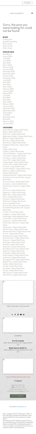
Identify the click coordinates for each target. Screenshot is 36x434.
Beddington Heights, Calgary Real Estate (17, 136)
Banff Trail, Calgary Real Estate (14, 134)
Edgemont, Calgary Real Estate (14, 192)
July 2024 (6, 95)
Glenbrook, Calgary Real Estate (14, 201)
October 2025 (8, 76)
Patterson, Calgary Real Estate (14, 240)
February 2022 (8, 121)
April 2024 (7, 100)
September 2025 (9, 78)
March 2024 (7, 102)
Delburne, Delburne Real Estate (14, 171)
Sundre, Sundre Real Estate (13, 266)
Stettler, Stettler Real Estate (12, 264)
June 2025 (7, 80)
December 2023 (9, 108)
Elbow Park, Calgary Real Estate (14, 195)
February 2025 (8, 89)
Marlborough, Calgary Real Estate (15, 229)
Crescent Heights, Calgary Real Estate (16, 169)
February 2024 (8, 104)
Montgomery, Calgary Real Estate (15, 236)
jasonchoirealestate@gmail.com (18, 391)
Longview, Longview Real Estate (14, 221)
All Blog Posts (7, 39)
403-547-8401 (20, 387)
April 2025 (7, 84)
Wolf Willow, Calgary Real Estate (15, 275)
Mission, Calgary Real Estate (13, 234)
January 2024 (8, 106)
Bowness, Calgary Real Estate (13, 140)
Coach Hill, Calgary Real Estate (14, 160)
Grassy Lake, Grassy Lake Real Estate (16, 205)
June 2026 (7, 61)
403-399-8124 (19, 385)
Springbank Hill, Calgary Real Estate (16, 259)
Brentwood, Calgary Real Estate (14, 143)
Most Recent (7, 54)
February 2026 (8, 67)
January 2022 (8, 123)
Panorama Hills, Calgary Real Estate (16, 238)
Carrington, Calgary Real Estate (14, 156)
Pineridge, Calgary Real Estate (14, 242)
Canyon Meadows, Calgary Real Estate (17, 153)
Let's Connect (18, 396)
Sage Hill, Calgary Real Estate (14, 251)
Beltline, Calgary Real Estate (13, 138)
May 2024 (6, 97)
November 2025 (9, 74)
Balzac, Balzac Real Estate (12, 132)
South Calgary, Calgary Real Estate (15, 255)
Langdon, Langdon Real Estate (14, 214)
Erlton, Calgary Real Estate (12, 197)
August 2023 (7, 113)
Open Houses (8, 46)
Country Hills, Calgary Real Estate (15, 164)
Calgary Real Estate (10, 149)
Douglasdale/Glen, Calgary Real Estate (17, 175)
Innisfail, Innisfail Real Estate (13, 212)
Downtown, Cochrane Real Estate (15, 184)
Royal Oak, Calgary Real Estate (14, 247)
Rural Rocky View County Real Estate (16, 249)
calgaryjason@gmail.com (18, 389)
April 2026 (7, 63)
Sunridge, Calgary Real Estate (14, 268)
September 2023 (9, 110)
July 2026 (6, 58)
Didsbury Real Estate (10, 173)
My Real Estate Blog (10, 41)
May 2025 (6, 82)
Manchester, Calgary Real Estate (14, 227)
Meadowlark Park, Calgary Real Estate (17, 231)
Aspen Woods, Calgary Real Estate (15, 130)
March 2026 (7, 65)
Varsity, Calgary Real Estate (13, 270)
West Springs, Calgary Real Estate (15, 273)
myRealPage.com (21, 406)
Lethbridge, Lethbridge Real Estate (15, 216)
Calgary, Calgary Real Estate (13, 151)
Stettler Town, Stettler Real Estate (15, 262)
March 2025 (7, 87)
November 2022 (9, 117)
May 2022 (6, 119)
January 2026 (8, 69)
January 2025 (8, 91)
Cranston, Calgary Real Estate (14, 166)
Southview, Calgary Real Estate (14, 257)
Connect (27, 2)
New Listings (7, 44)
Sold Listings (7, 48)
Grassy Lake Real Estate (11, 203)
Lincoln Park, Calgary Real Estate (15, 218)
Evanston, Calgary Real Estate (14, 199)
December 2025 (9, 71)
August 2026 (7, 56)
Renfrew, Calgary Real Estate (13, 244)
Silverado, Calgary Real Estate (14, 253)
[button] (12, 314)
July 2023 (6, 115)
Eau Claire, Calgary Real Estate (14, 190)
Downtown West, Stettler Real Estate (16, 182)
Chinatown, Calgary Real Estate (14, 158)
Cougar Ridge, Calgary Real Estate (15, 162)
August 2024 (7, 93)
